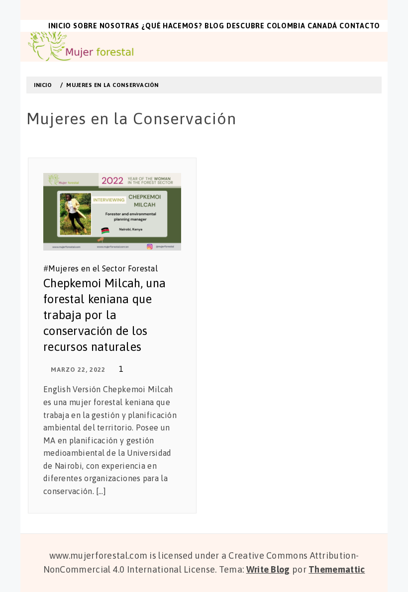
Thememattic (336, 569)
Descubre (245, 26)
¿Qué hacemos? (171, 26)
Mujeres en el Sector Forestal (103, 268)
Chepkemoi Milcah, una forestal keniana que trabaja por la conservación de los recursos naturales (104, 314)
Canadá (322, 26)
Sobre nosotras (106, 26)
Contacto (359, 26)
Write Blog (268, 569)
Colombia (286, 26)
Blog (214, 26)
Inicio (59, 26)
